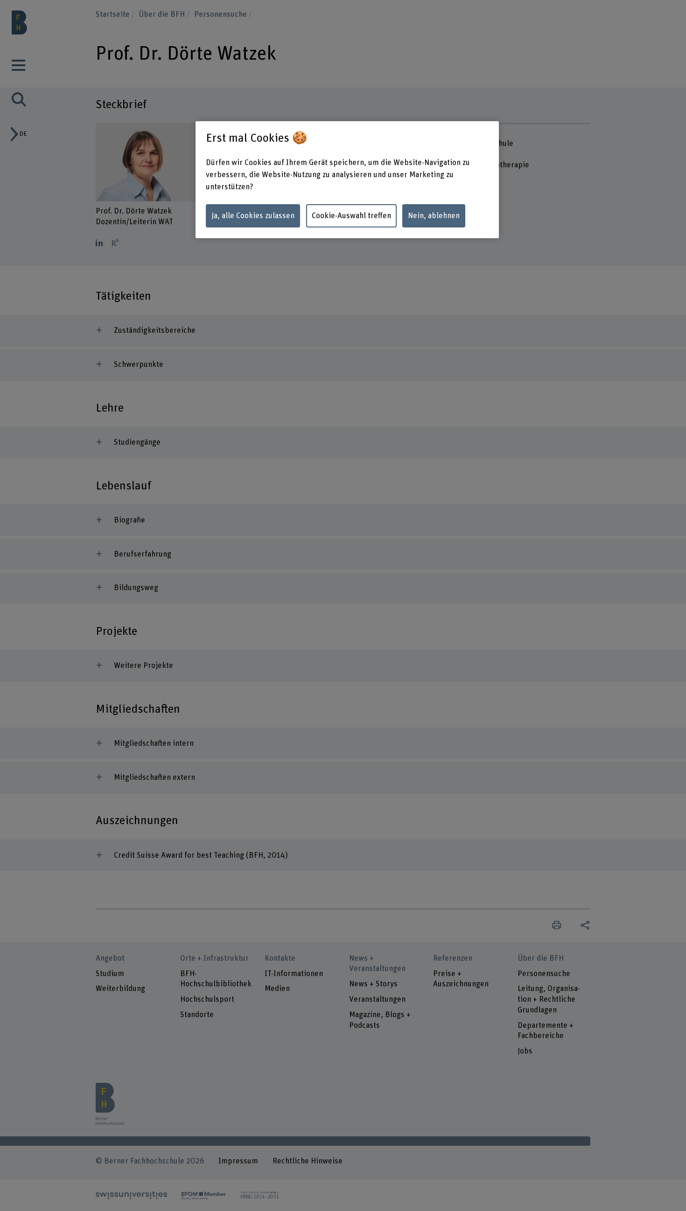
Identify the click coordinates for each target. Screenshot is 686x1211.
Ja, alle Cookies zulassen (252, 216)
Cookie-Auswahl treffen (351, 216)
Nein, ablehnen (434, 216)
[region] (347, 180)
